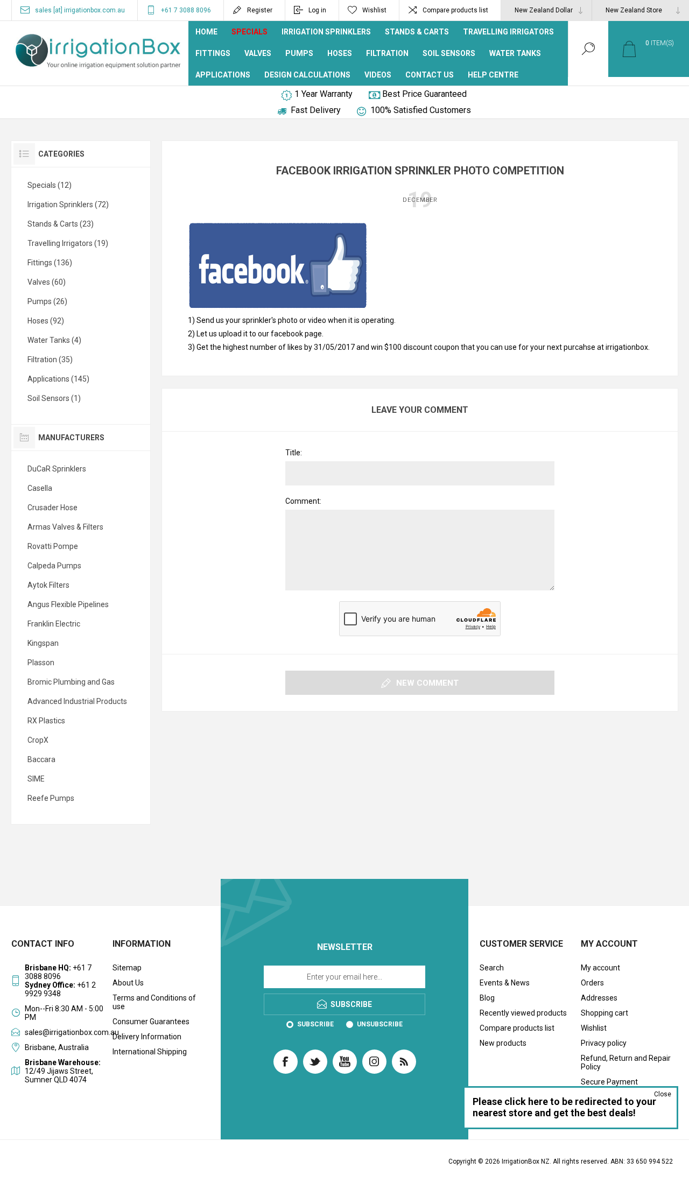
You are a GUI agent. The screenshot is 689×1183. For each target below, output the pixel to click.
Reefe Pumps (50, 798)
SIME (36, 778)
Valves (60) (46, 282)
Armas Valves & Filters (65, 527)
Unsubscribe (380, 1024)
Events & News (505, 982)
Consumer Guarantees (151, 1021)
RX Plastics (46, 720)
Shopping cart (604, 1013)
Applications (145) (58, 379)
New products (503, 1043)
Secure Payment (609, 1082)
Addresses (599, 998)
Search (492, 967)
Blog (487, 998)
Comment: (303, 501)
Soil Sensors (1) (54, 398)
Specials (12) (49, 185)
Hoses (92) (45, 320)
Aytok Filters (48, 585)
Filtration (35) (50, 359)
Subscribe (315, 1024)
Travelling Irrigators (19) (67, 243)
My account (600, 967)
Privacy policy (604, 1043)
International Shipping (150, 1051)
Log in (317, 10)
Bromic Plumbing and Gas (71, 682)
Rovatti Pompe (52, 546)
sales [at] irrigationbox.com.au (80, 10)
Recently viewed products (523, 1013)
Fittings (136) (49, 262)
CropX (37, 740)
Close (662, 1094)
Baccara (41, 759)
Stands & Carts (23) (60, 224)
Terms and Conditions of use (154, 1002)
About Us (128, 982)
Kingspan (43, 643)
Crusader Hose (52, 507)
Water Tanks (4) (54, 340)
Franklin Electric (53, 623)
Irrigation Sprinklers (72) (68, 204)
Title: (293, 452)
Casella (39, 488)
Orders (592, 982)
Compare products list (455, 10)
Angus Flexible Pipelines (68, 604)
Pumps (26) (47, 301)
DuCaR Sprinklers (56, 468)
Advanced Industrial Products (77, 701)
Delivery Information (147, 1036)
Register (259, 10)
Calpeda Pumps (54, 565)
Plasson (40, 662)
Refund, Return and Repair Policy (626, 1062)
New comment (427, 683)
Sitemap (127, 967)
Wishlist (594, 1028)
